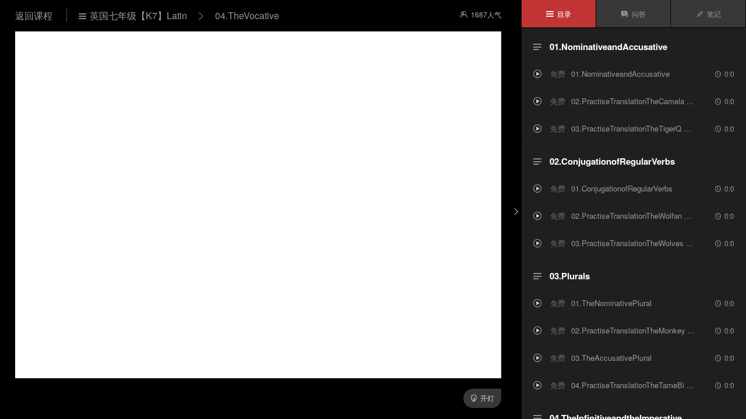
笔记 (708, 14)
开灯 (482, 398)
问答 (633, 14)
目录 (558, 14)
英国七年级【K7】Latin (133, 15)
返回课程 (35, 15)
